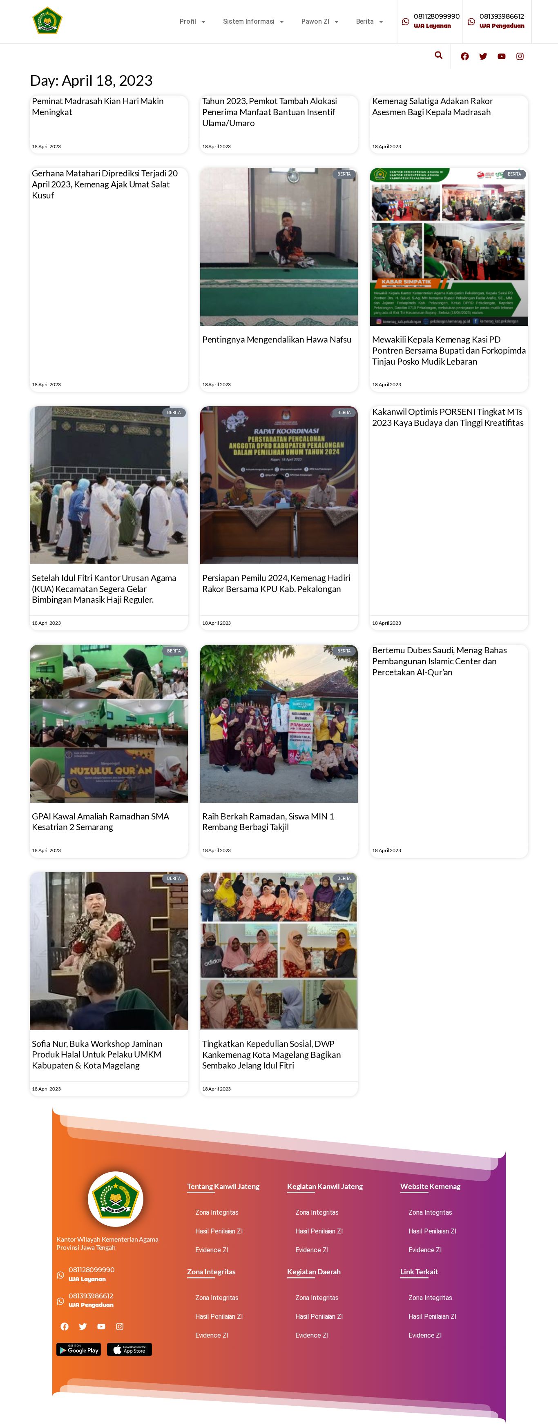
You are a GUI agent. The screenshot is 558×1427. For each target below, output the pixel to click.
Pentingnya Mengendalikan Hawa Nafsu (277, 339)
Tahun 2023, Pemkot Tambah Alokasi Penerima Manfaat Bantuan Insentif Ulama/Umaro (269, 112)
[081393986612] (471, 22)
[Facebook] (465, 56)
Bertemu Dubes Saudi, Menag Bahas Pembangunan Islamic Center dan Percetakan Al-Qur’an (439, 661)
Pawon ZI (315, 21)
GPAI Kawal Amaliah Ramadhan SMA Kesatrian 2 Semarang (100, 821)
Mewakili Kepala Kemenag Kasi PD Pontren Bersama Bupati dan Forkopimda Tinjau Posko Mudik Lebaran (449, 350)
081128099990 (437, 16)
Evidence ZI (212, 1250)
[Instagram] (520, 56)
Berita (365, 21)
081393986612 (502, 16)
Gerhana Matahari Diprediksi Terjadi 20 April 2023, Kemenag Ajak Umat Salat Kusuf (105, 184)
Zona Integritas (217, 1212)
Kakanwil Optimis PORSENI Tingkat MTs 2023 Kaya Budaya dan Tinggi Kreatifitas (447, 416)
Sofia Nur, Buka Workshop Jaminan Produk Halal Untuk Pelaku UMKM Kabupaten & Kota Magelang (97, 1054)
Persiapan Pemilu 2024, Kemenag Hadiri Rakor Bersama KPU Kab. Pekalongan (276, 583)
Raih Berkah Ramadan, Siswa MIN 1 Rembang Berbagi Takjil (268, 821)
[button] (438, 55)
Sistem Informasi (249, 21)
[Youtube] (501, 56)
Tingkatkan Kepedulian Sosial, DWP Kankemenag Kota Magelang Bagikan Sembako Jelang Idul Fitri (271, 1054)
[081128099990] (406, 22)
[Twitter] (483, 56)
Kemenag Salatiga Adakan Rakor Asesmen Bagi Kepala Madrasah (432, 106)
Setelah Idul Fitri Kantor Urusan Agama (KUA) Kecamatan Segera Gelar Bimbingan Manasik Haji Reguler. (104, 588)
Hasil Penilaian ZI (219, 1231)
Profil (188, 21)
